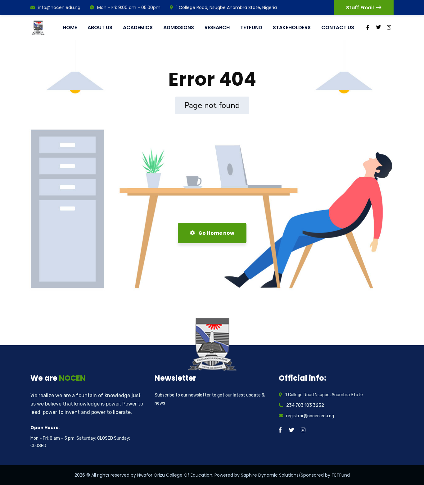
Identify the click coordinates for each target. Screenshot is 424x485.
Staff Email (360, 7)
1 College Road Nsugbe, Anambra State (324, 394)
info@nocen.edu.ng (59, 7)
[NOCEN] (39, 27)
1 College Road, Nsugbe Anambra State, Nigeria (226, 7)
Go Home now (215, 233)
